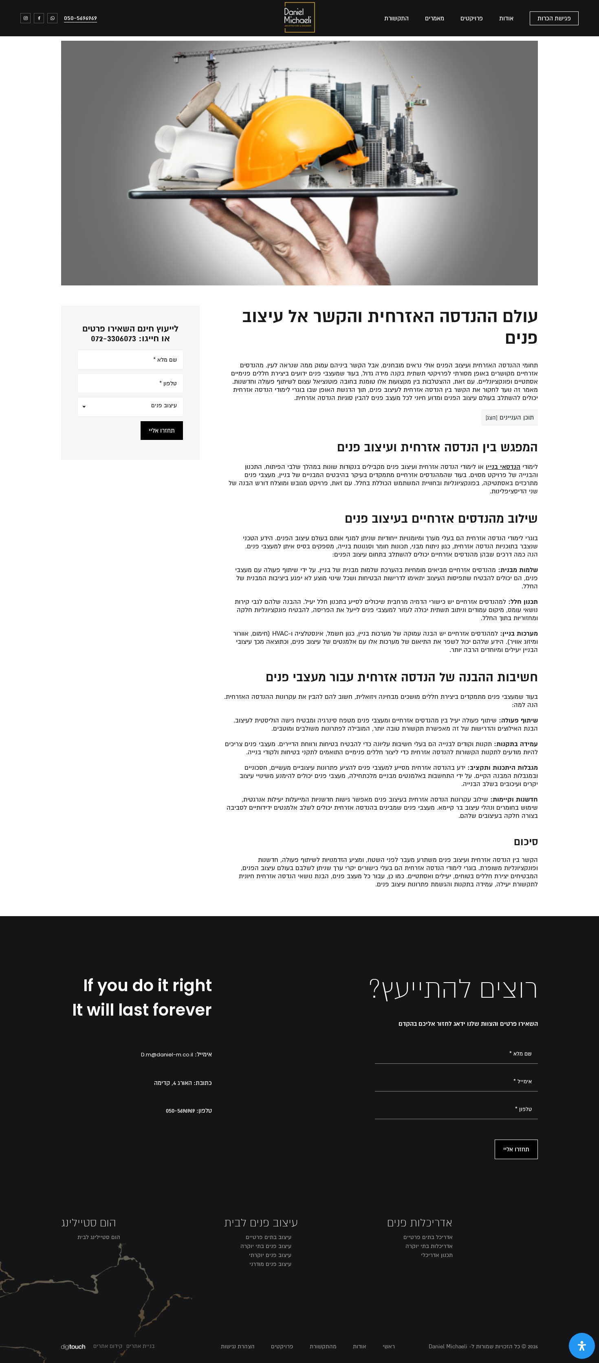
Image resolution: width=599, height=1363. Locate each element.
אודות (506, 18)
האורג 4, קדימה (173, 1083)
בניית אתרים (140, 1346)
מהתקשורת (323, 1346)
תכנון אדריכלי (437, 1255)
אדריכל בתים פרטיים (428, 1237)
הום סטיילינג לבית (98, 1237)
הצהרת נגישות (238, 1346)
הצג (491, 417)
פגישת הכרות (554, 18)
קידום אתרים (107, 1346)
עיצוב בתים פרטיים (268, 1237)
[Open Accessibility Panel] (582, 1346)
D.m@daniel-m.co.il (167, 1054)
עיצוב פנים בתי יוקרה (265, 1246)
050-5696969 (80, 18)
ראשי (389, 1346)
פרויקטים (471, 18)
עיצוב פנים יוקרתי (270, 1255)
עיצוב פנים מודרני (270, 1264)
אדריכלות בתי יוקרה (429, 1246)
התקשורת (396, 18)
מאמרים (434, 18)
